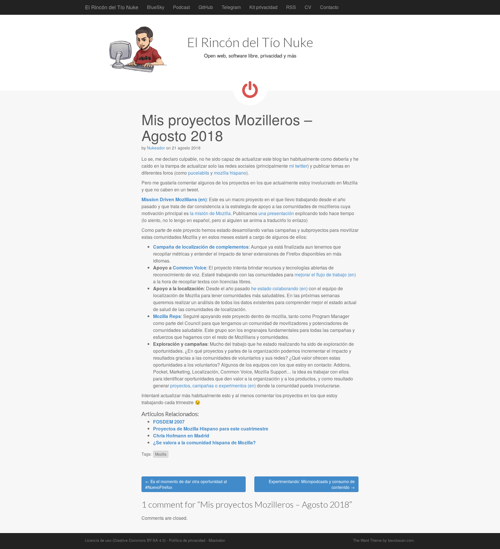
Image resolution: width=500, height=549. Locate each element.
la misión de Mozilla (210, 213)
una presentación (276, 213)
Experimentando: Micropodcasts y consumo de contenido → (312, 484)
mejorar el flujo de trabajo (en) (325, 274)
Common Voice (189, 267)
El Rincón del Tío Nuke (111, 7)
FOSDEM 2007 (169, 421)
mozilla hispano (230, 172)
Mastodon (217, 540)
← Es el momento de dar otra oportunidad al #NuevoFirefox (186, 484)
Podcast (181, 7)
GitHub (205, 7)
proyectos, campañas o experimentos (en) (213, 385)
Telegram (231, 7)
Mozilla (160, 454)
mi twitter (298, 165)
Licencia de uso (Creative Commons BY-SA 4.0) (125, 540)
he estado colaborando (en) (279, 288)
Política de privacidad (187, 540)
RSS (291, 7)
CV (308, 7)
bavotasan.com (401, 540)
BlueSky (155, 7)
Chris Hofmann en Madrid (181, 435)
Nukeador (156, 148)
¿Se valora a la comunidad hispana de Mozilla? (204, 442)
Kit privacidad (263, 7)
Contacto (329, 7)
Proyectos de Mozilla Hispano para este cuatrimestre (210, 428)
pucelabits (198, 172)
